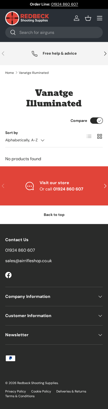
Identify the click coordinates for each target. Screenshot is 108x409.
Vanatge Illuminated (34, 72)
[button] (88, 18)
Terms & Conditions (20, 396)
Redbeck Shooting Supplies (37, 383)
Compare (79, 120)
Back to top (54, 214)
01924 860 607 (64, 4)
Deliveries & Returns (71, 391)
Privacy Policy (15, 391)
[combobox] (54, 32)
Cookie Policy (41, 391)
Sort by (11, 132)
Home (9, 72)
